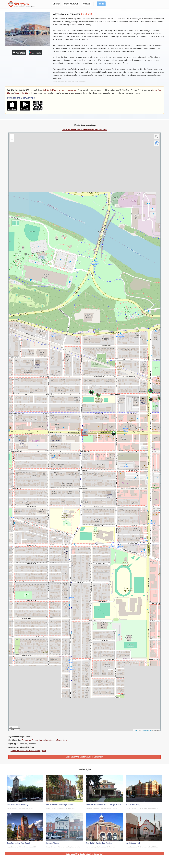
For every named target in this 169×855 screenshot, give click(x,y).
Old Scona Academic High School (59, 804)
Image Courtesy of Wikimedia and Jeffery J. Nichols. (142, 808)
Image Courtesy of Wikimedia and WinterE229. (21, 847)
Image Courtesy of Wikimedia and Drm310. (20, 808)
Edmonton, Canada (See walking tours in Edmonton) (44, 740)
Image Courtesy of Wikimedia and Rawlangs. (60, 808)
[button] (84, 432)
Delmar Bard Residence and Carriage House (103, 804)
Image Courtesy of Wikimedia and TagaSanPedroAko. (70, 81)
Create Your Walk (71, 4)
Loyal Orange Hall (133, 843)
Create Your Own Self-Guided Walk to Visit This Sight (84, 129)
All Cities (56, 4)
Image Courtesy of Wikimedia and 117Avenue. (100, 847)
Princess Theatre (52, 843)
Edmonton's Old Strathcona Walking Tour (28, 750)
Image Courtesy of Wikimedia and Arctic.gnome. (101, 808)
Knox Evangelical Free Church (18, 843)
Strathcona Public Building (17, 804)
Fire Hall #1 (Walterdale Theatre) (99, 843)
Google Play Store (22, 93)
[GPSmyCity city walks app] (21, 4)
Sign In (101, 4)
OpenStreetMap (146, 730)
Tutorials (86, 4)
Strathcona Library (133, 804)
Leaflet (136, 730)
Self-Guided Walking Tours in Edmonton (60, 90)
